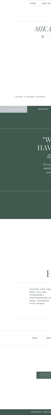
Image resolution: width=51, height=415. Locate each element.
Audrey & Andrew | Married (30, 97)
